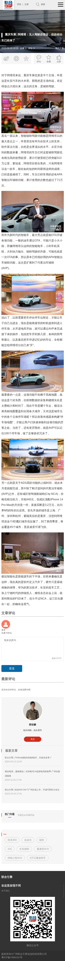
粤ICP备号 (11, 957)
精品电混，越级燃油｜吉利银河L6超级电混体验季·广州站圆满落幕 (32, 773)
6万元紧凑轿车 (38, 857)
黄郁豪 (32, 724)
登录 (3, 630)
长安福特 (24, 849)
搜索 (43, 4)
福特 (41, 840)
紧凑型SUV (43, 849)
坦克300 (12, 840)
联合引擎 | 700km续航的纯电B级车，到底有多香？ (28, 757)
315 (10, 849)
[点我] (60, 5)
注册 (26, 4)
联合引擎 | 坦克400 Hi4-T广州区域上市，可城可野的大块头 (32, 790)
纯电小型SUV (15, 857)
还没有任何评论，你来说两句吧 (16, 689)
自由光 (28, 840)
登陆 (19, 4)
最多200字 (57, 658)
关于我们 (5, 891)
